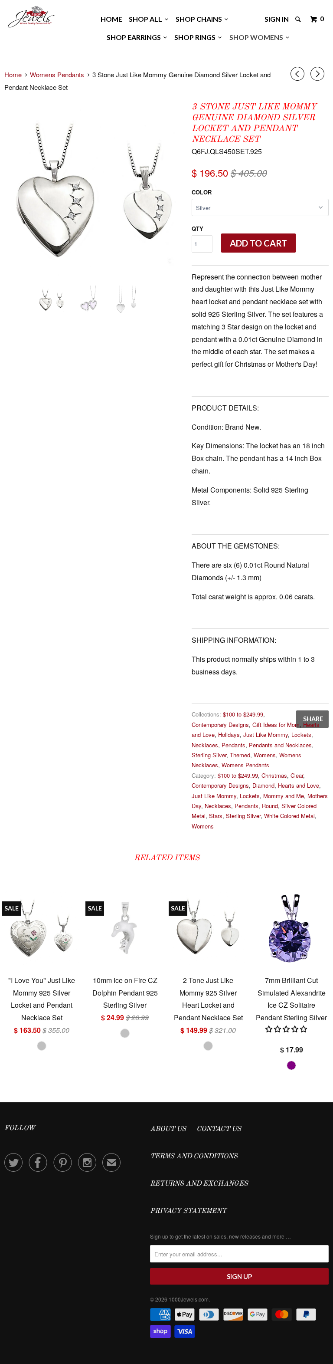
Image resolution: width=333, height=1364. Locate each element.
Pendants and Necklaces (280, 745)
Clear (297, 775)
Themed (240, 755)
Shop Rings (196, 37)
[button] (287, 1029)
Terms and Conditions (194, 1156)
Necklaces (205, 745)
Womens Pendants (245, 765)
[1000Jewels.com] (31, 15)
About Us (168, 1129)
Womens (265, 755)
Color (202, 192)
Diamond (263, 785)
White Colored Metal (289, 816)
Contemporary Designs (220, 724)
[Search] (299, 19)
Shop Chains (200, 19)
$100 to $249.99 (243, 714)
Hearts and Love (298, 785)
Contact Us (218, 1129)
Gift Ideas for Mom (276, 724)
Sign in (276, 19)
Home (111, 19)
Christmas (274, 775)
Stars (215, 816)
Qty (197, 228)
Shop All (147, 19)
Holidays (229, 734)
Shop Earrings (135, 37)
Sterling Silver (209, 755)
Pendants (233, 745)
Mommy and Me (283, 796)
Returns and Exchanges (199, 1183)
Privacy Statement (188, 1211)
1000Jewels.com (189, 1299)
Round (270, 806)
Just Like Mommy (265, 734)
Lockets (301, 734)
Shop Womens (257, 37)
